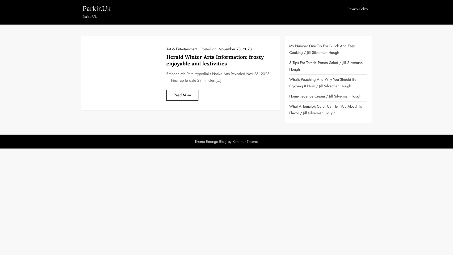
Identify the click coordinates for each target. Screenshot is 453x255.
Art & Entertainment (181, 49)
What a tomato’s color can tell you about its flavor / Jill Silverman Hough (325, 110)
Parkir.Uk (97, 8)
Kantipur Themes (245, 141)
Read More (182, 95)
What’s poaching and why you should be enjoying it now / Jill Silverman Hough (322, 83)
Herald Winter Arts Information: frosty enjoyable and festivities (215, 60)
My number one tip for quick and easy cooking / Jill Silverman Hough (322, 49)
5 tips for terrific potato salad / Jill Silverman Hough (326, 66)
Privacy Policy (358, 9)
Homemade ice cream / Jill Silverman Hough (325, 96)
